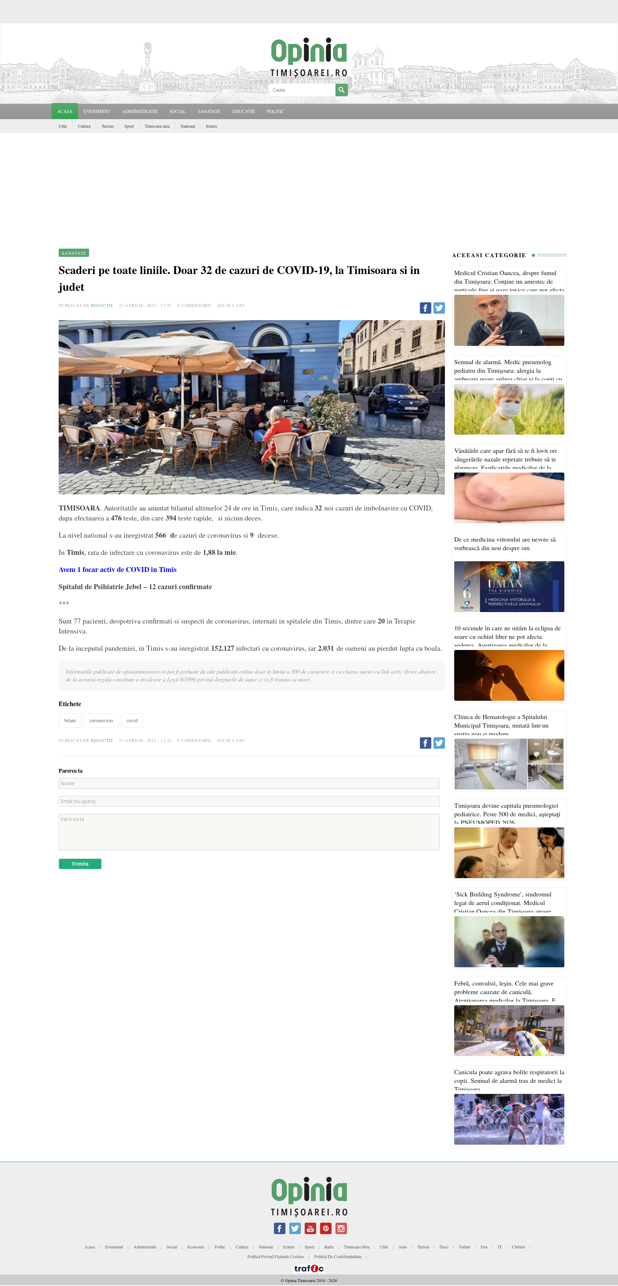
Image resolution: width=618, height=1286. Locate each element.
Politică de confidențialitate (338, 1256)
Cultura (84, 126)
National (188, 126)
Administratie (144, 1247)
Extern (211, 126)
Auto (402, 1247)
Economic (195, 1247)
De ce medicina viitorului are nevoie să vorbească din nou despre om (505, 543)
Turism (107, 126)
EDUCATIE (243, 111)
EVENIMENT (97, 111)
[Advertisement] (309, 187)
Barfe (329, 1247)
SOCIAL (178, 111)
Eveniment (114, 1247)
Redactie (102, 305)
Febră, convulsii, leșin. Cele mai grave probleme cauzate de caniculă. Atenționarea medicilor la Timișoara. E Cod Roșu (505, 996)
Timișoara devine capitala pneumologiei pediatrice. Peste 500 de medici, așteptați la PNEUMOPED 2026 (507, 814)
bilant (70, 720)
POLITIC (275, 111)
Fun (484, 1247)
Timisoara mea (157, 126)
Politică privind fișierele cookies (275, 1256)
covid (132, 720)
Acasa (64, 111)
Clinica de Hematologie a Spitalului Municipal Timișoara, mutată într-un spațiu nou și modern (501, 725)
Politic (220, 1247)
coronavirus (101, 720)
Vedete (464, 1247)
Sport (129, 126)
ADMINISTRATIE (140, 111)
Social (172, 1247)
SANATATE (209, 111)
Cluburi (518, 1247)
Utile (63, 126)
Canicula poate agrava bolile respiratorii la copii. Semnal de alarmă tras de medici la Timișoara (509, 1080)
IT (500, 1247)
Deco (444, 1247)
